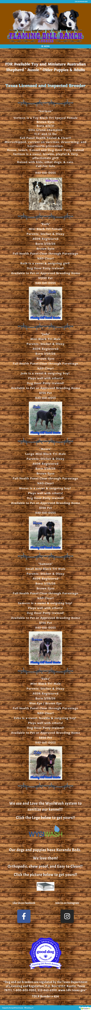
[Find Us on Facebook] (80, 1007)
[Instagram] (67, 916)
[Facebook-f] (24, 916)
